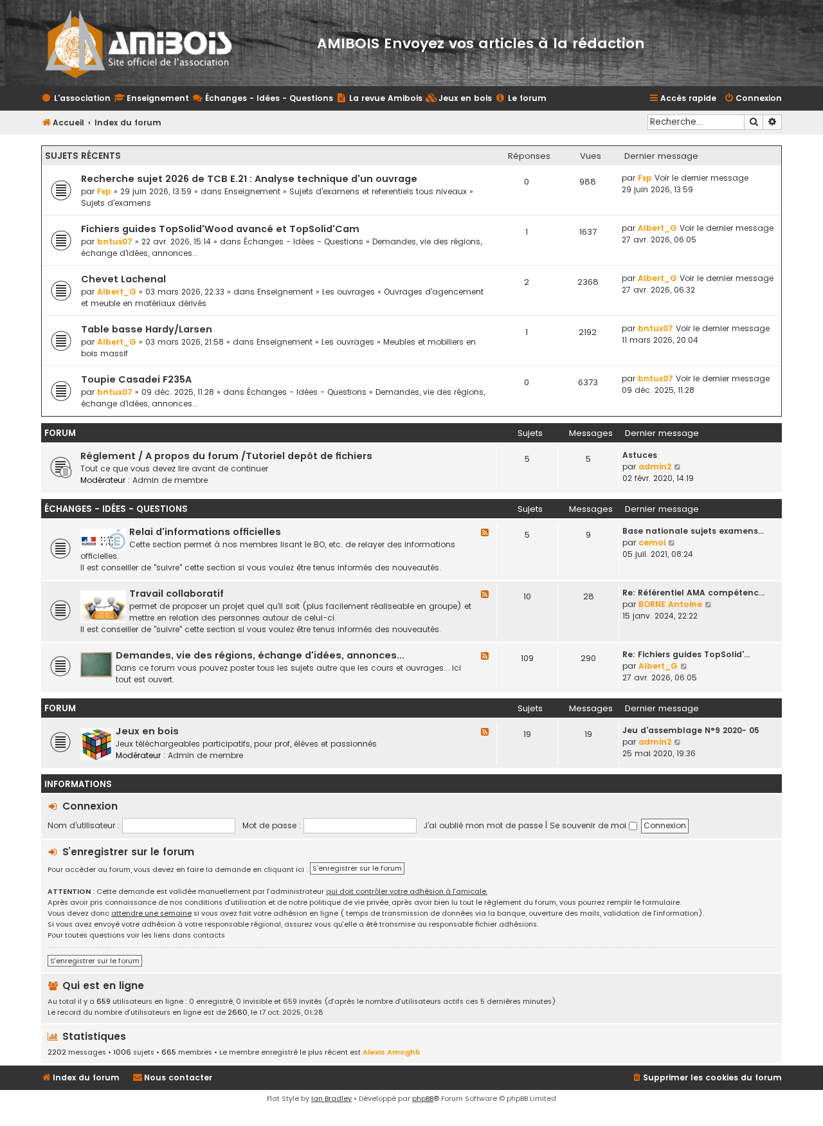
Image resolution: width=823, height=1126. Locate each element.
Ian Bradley (331, 1098)
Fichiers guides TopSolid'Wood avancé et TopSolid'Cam (220, 228)
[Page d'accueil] (147, 43)
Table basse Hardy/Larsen (146, 329)
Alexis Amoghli (391, 1052)
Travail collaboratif (176, 593)
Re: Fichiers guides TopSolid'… (686, 654)
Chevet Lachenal (123, 279)
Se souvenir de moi (589, 825)
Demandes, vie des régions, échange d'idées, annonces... (260, 655)
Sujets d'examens (116, 202)
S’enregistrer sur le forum (128, 851)
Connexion (90, 806)
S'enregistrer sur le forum (357, 868)
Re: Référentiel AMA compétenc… (693, 592)
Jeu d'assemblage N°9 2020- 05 (690, 730)
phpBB (422, 1098)
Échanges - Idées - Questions (303, 241)
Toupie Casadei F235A (136, 379)
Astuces (639, 454)
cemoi (651, 542)
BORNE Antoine (670, 604)
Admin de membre (170, 480)
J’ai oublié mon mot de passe (483, 825)
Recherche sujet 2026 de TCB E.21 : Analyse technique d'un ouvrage (249, 178)
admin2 (654, 466)
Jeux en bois (147, 731)
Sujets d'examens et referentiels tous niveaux (378, 191)
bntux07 (114, 241)
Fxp (104, 191)
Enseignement (252, 191)
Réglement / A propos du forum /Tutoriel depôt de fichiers (226, 455)
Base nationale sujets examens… (693, 530)
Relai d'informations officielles (205, 531)
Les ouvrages (348, 291)
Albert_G (657, 227)
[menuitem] (459, 98)
